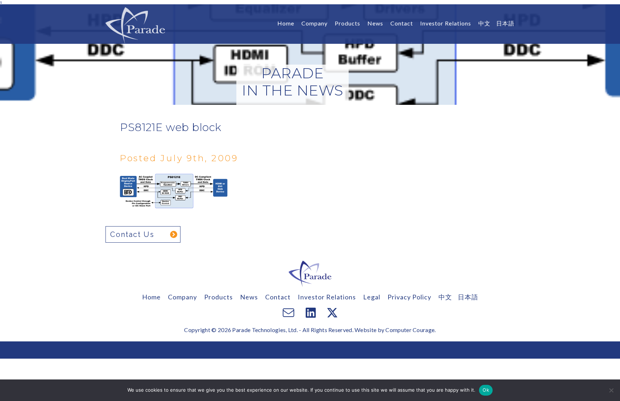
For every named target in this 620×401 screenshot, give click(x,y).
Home (285, 23)
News (375, 23)
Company (314, 23)
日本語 (505, 23)
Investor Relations (445, 23)
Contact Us (132, 234)
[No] (611, 390)
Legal (371, 297)
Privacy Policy (409, 297)
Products (347, 23)
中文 (484, 23)
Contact (401, 23)
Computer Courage (410, 329)
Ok (486, 390)
